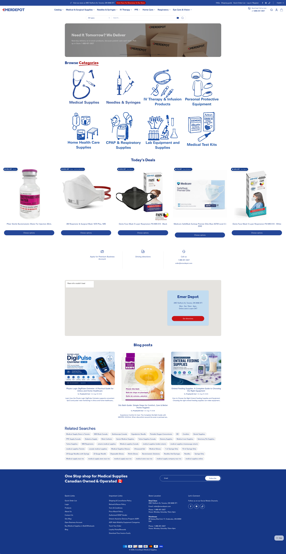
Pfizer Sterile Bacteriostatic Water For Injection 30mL (29, 224)
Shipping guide (226, 3)
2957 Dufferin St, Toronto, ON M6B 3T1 (188, 303)
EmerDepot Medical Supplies (146, 550)
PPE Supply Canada (73, 439)
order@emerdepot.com (183, 263)
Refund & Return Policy (117, 504)
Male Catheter (106, 439)
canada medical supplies (98, 449)
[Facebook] (262, 3)
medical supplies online (194, 459)
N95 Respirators (88, 444)
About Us (68, 511)
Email (166, 478)
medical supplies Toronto (75, 449)
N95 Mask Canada (101, 434)
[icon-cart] (281, 9)
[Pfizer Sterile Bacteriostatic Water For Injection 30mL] (29, 194)
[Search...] (182, 17)
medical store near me (144, 459)
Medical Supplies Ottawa (120, 449)
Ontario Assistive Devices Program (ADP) (124, 519)
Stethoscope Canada (119, 434)
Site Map (68, 519)
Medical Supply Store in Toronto (78, 434)
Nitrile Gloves (133, 454)
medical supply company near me (169, 459)
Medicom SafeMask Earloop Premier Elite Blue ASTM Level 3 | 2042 (200, 225)
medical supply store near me (99, 459)
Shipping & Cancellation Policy (120, 501)
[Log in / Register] (276, 9)
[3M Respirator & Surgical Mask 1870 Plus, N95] (86, 194)
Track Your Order (115, 526)
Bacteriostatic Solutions (151, 454)
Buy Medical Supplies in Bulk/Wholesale (79, 526)
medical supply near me (123, 459)
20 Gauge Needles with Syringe (77, 454)
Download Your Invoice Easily (119, 533)
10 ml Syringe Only (189, 449)
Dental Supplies (199, 434)
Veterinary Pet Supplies (206, 439)
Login (67, 504)
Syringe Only (199, 454)
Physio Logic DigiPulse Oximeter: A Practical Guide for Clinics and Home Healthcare (89, 389)
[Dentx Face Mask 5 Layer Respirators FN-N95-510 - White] (257, 194)
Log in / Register (253, 3)
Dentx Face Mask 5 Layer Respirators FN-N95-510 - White (257, 224)
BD (177, 434)
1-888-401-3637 (184, 260)
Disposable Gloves (117, 454)
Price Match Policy (116, 511)
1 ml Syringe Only (171, 449)
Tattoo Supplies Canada (147, 439)
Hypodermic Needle (138, 434)
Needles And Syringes (172, 454)
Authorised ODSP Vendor (118, 515)
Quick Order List (239, 3)
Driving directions (143, 256)
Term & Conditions (115, 508)
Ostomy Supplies (166, 439)
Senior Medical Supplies (125, 439)
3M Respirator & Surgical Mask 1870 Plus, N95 (86, 224)
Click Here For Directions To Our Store (131, 3)
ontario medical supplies (107, 444)
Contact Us (69, 515)
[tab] (124, 54)
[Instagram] (266, 3)
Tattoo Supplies (72, 444)
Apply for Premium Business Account (102, 257)
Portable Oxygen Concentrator (161, 434)
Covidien (186, 434)
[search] (271, 9)
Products (68, 508)
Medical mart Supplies (185, 439)
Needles (187, 454)
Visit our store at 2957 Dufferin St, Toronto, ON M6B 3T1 (93, 3)
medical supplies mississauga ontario (184, 444)
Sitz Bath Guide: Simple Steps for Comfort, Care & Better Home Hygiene (143, 406)
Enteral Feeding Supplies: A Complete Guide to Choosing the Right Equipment (196, 389)
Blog (66, 529)
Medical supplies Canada (129, 444)
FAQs (218, 3)
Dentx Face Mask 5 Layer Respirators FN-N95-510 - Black (143, 224)
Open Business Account (73, 522)
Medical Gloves (155, 449)
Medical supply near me (75, 459)
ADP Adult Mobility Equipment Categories (124, 522)
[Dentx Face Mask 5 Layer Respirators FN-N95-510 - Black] (143, 194)
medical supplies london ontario (154, 444)
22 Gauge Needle (100, 454)
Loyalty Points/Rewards (117, 529)
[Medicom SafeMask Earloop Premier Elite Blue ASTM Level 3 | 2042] (200, 194)
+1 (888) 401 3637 (258, 11)
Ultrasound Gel (139, 449)
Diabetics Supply (91, 439)
